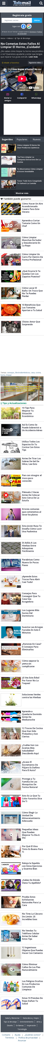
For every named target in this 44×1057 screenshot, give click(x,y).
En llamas (20, 1025)
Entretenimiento (26, 1021)
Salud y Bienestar (12, 1018)
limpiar (9, 375)
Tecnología (22, 1029)
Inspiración (31, 1025)
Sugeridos (7, 139)
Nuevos (37, 139)
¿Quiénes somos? (33, 1034)
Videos (10, 38)
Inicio (3, 38)
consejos (10, 372)
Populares (22, 139)
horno (3, 375)
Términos (32, 32)
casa (33, 372)
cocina (38, 372)
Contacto (6, 1034)
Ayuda (17, 1034)
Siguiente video (35, 63)
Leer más (33, 56)
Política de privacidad (28, 1037)
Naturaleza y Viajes (31, 1018)
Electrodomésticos (22, 372)
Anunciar (22, 1040)
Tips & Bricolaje (23, 38)
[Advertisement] (22, 119)
